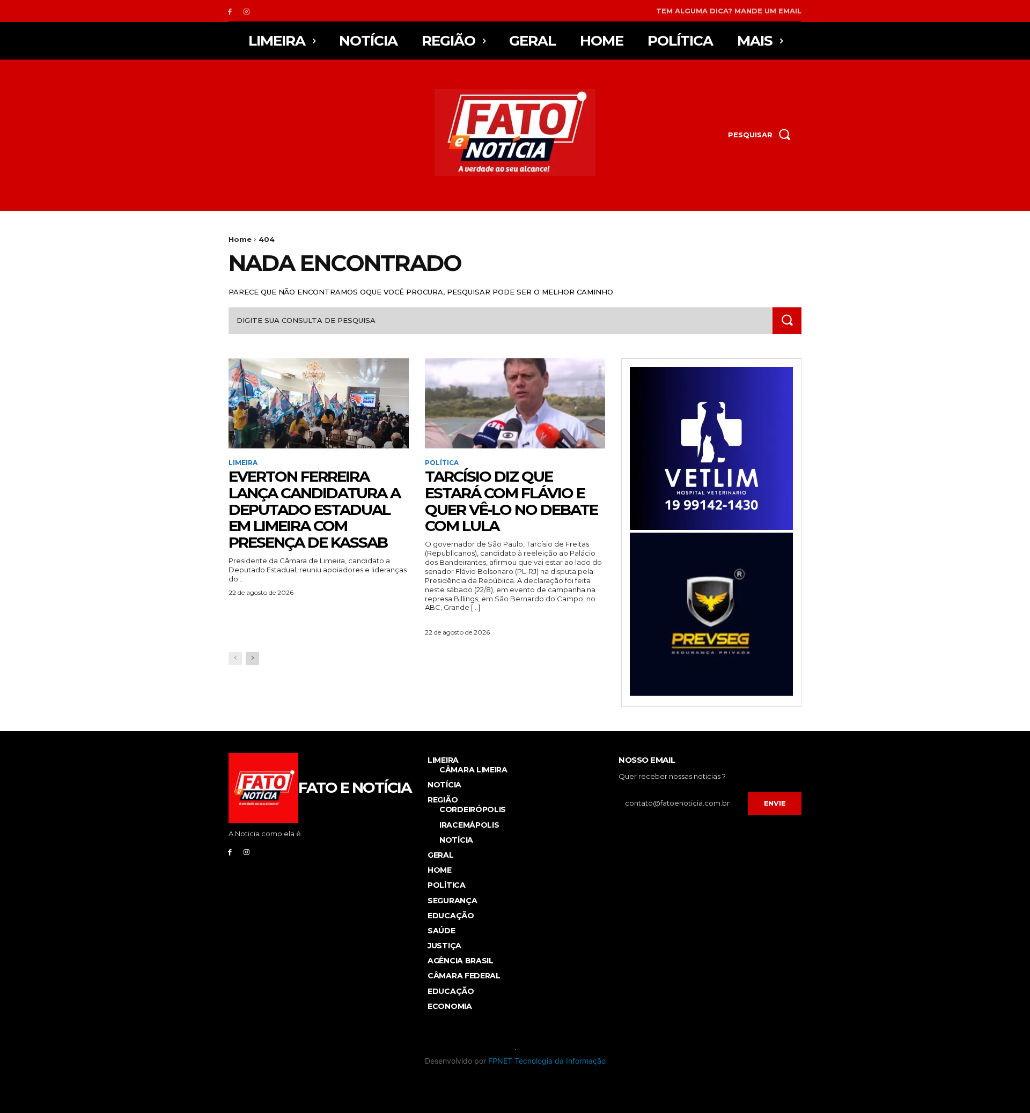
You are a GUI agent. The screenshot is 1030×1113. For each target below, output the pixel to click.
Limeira (243, 463)
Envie (775, 803)
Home (240, 239)
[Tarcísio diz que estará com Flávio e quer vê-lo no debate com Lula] (515, 403)
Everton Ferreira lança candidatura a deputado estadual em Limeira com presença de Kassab (314, 509)
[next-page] (252, 658)
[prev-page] (235, 658)
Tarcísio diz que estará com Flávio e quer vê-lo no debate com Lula (511, 501)
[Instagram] (246, 11)
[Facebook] (230, 11)
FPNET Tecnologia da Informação (547, 1060)
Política (442, 463)
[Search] (786, 320)
